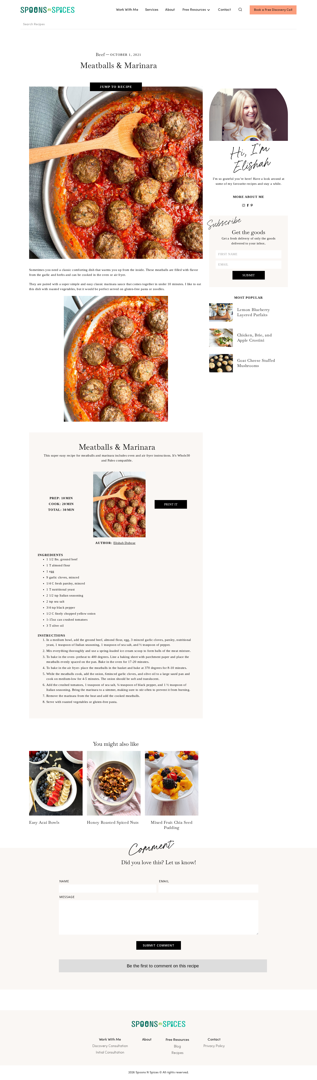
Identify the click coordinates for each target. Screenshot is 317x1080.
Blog (177, 1046)
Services (151, 10)
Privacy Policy (214, 1046)
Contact (224, 10)
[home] (47, 10)
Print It (171, 504)
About (170, 10)
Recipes (177, 1053)
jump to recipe (116, 87)
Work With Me (127, 10)
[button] (196, 9)
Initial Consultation (110, 1052)
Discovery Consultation (110, 1046)
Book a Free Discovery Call (273, 10)
